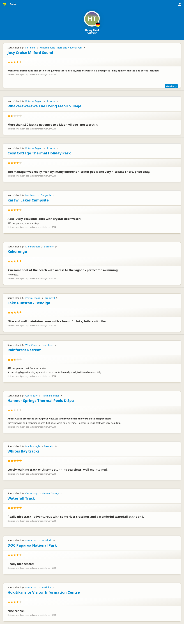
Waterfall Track (21, 498)
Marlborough (32, 246)
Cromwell (50, 298)
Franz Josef (47, 345)
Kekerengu (17, 251)
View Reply (171, 86)
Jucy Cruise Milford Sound (30, 52)
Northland (30, 195)
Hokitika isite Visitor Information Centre (44, 592)
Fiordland (30, 47)
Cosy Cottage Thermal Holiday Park (39, 153)
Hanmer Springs (50, 395)
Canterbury (31, 395)
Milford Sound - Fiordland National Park (61, 47)
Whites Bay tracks (23, 451)
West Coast (31, 345)
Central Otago (32, 298)
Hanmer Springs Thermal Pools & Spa (41, 400)
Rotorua (51, 101)
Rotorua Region (33, 101)
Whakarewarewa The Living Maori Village (44, 106)
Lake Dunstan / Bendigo (29, 302)
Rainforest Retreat (24, 349)
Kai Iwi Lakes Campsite (28, 200)
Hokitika (46, 587)
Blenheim (49, 246)
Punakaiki (47, 540)
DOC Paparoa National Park (32, 545)
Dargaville (46, 195)
